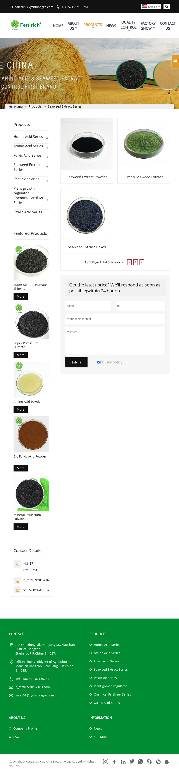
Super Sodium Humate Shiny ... (30, 287)
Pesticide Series (26, 179)
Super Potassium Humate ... (26, 345)
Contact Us (168, 26)
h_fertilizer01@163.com (40, 580)
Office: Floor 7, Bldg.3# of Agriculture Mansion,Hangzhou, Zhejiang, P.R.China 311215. (44, 666)
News (111, 25)
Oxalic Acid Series (28, 212)
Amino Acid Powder (28, 402)
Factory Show (148, 26)
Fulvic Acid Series (27, 155)
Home (58, 25)
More (20, 296)
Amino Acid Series (28, 146)
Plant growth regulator (24, 190)
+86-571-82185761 (75, 7)
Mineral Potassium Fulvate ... (27, 517)
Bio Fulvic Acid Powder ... (30, 458)
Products (93, 24)
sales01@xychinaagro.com (34, 7)
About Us (73, 26)
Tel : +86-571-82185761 (32, 679)
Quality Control (128, 25)
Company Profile (25, 728)
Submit (76, 362)
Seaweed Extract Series (65, 106)
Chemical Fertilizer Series (112, 694)
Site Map (100, 737)
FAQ (16, 737)
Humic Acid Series (28, 136)
